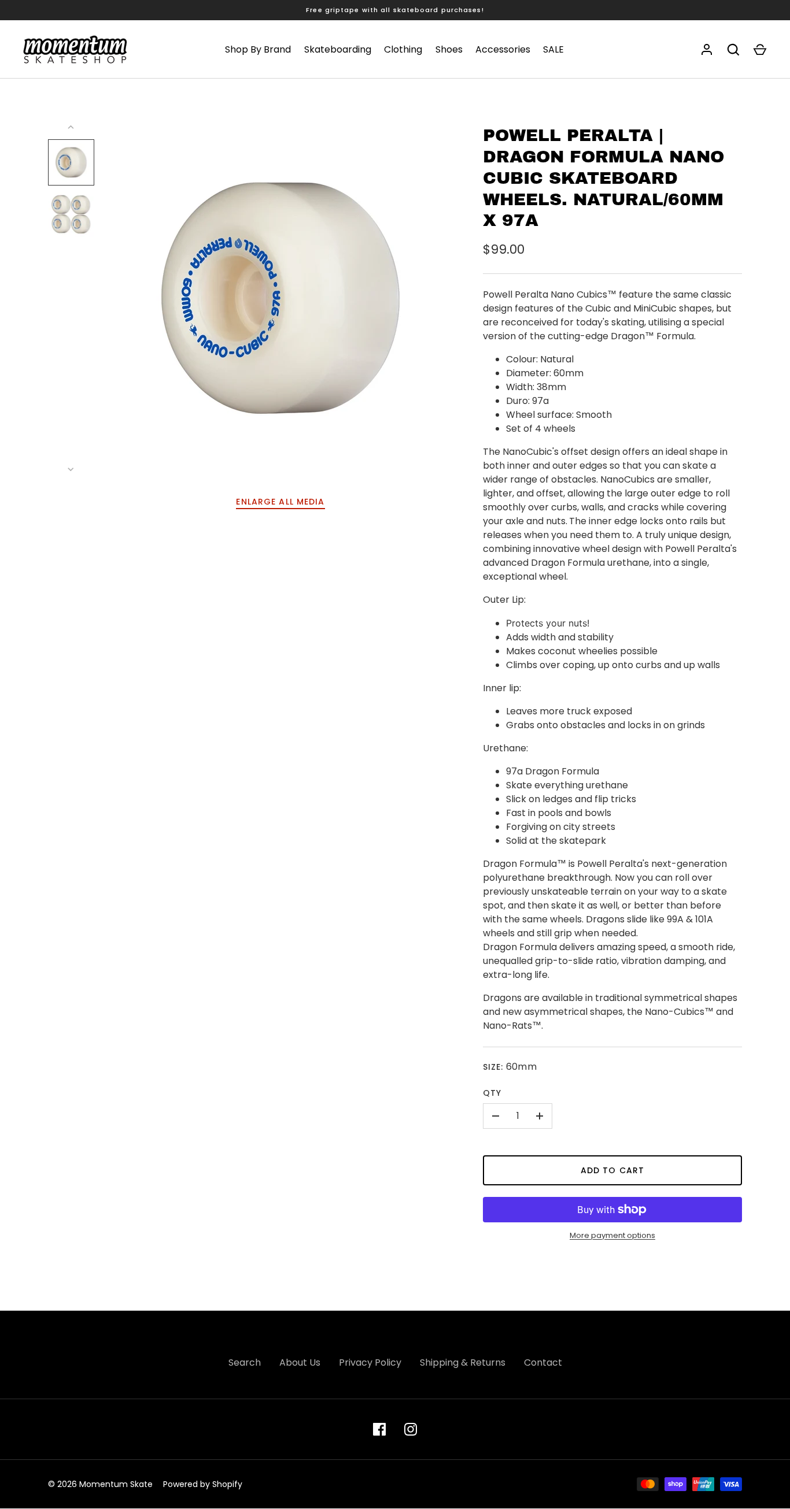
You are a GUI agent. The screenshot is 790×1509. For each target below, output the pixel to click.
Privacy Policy (370, 1362)
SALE (553, 49)
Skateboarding (337, 49)
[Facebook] (379, 1429)
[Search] (733, 49)
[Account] (706, 49)
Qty (492, 1093)
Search (244, 1362)
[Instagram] (410, 1429)
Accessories (502, 49)
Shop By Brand (258, 49)
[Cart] (760, 49)
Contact (543, 1362)
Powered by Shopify (202, 1484)
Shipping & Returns (462, 1362)
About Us (299, 1362)
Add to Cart (612, 1170)
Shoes (449, 49)
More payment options (612, 1235)
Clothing (403, 49)
